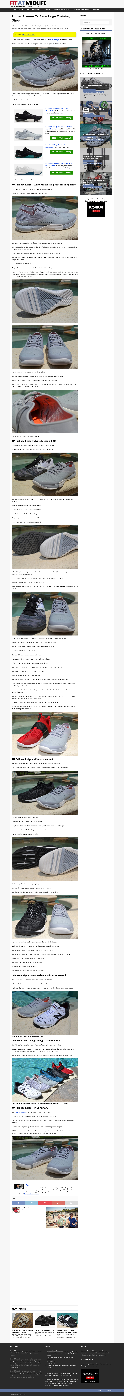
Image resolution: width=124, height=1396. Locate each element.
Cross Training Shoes (81, 10)
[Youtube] (14, 1199)
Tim (27, 26)
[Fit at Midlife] (46, 7)
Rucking (96, 10)
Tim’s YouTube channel (31, 1194)
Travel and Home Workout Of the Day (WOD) (60, 1357)
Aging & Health (17, 10)
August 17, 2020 (89, 139)
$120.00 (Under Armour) (61, 118)
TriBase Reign (54, 40)
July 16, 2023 (88, 187)
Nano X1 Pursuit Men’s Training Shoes (95, 86)
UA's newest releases (28, 35)
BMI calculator (51, 1361)
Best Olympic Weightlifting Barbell (93, 110)
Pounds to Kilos (67, 1365)
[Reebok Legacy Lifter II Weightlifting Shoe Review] (67, 1320)
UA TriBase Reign (20, 1112)
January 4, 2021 (19, 26)
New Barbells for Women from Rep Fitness (94, 181)
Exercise (47, 10)
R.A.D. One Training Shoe (44, 1330)
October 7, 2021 (89, 92)
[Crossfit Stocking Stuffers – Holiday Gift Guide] (22, 1320)
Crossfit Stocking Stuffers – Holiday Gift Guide (22, 1331)
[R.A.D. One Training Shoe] (45, 1320)
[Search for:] (96, 22)
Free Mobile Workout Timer (55, 1351)
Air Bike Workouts (52, 1359)
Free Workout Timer (52, 1353)
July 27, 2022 (88, 163)
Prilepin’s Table (51, 1363)
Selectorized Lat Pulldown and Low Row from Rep (95, 157)
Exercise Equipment (61, 10)
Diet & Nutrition (33, 10)
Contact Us (109, 1390)
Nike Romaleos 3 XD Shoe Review (96, 135)
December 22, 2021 (89, 116)
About (100, 1390)
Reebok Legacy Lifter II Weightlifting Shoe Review (67, 1331)
